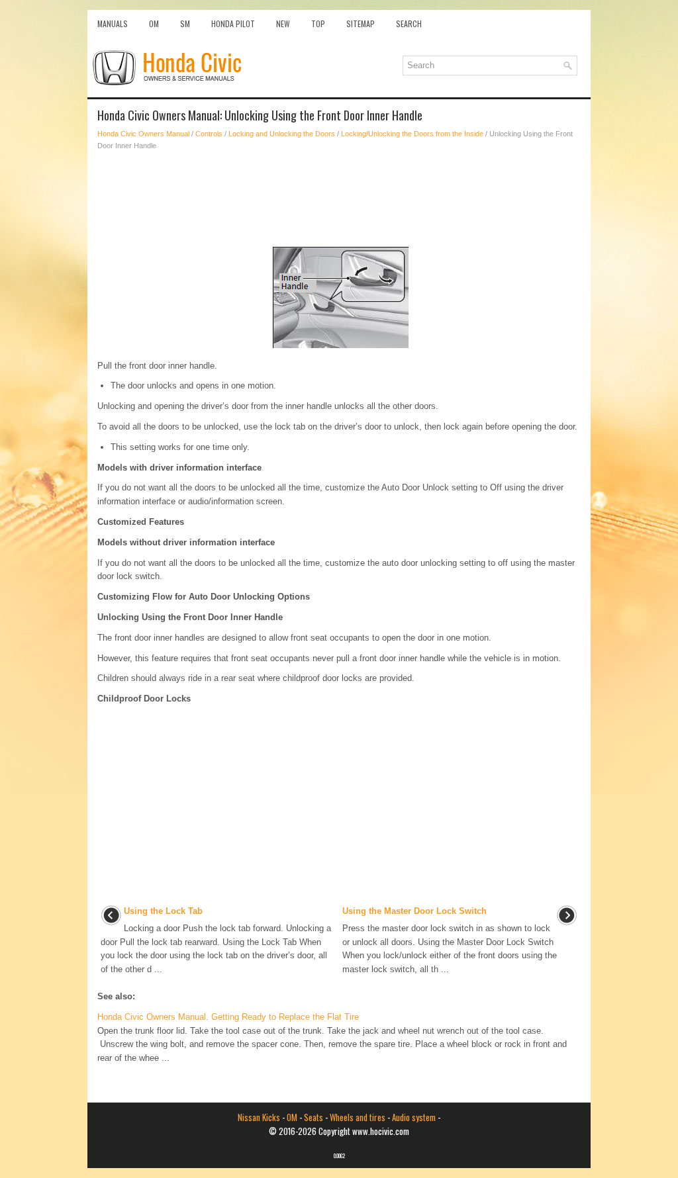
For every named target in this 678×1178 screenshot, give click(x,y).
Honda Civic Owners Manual (143, 134)
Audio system (414, 1117)
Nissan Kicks (259, 1117)
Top (318, 23)
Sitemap (360, 23)
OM (154, 23)
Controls (208, 134)
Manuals (112, 23)
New (283, 23)
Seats (313, 1117)
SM (185, 23)
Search (409, 23)
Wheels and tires (357, 1117)
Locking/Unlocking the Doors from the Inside (412, 134)
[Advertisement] (339, 198)
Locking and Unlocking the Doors (281, 134)
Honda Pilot (233, 23)
